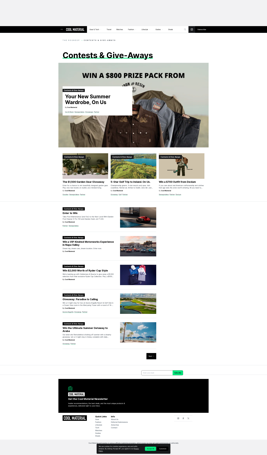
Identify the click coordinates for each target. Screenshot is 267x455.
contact (114, 428)
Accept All (150, 449)
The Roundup (71, 40)
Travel (109, 29)
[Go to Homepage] (75, 29)
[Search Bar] (185, 29)
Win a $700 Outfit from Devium (177, 181)
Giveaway (114, 194)
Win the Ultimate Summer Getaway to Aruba (85, 329)
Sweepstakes (79, 112)
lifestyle (98, 425)
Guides (158, 29)
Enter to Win (70, 213)
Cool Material (72, 107)
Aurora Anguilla (68, 312)
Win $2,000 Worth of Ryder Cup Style (85, 270)
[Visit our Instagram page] (192, 29)
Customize (162, 449)
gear (97, 419)
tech (97, 428)
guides (98, 433)
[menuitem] (95, 29)
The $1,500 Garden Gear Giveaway (83, 181)
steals (170, 29)
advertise (115, 425)
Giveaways (89, 112)
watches (98, 430)
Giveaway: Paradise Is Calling (80, 299)
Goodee (65, 194)
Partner (96, 112)
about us (114, 419)
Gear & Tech (94, 29)
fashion (98, 422)
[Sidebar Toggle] (61, 29)
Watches (119, 29)
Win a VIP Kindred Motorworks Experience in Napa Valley (88, 243)
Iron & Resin (69, 112)
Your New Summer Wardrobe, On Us (87, 99)
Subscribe (202, 29)
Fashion (131, 29)
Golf (120, 194)
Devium (178, 194)
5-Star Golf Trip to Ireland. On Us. (131, 181)
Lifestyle (145, 29)
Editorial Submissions (119, 422)
